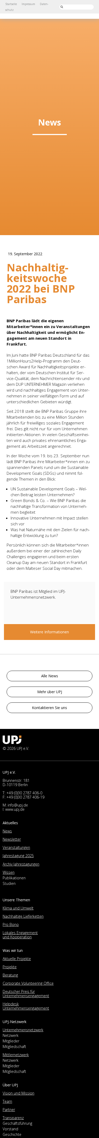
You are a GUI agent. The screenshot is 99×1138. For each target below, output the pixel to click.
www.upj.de (15, 809)
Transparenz (13, 1117)
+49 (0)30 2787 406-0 (24, 792)
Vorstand (10, 1128)
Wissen (9, 872)
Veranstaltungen (16, 847)
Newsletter (12, 839)
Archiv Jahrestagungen (21, 864)
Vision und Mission (18, 1093)
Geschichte (12, 1134)
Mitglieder (11, 1040)
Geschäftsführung (17, 1123)
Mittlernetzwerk (16, 1054)
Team (7, 1101)
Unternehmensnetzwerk (23, 1029)
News (7, 831)
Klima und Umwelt (18, 908)
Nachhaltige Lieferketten (23, 916)
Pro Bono (11, 924)
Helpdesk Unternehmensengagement (26, 1006)
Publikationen (14, 877)
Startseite (11, 4)
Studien (9, 883)
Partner (9, 1109)
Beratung (10, 975)
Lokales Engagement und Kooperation (20, 934)
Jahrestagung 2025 (18, 855)
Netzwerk (10, 1035)
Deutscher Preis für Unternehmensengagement (26, 993)
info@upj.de (18, 805)
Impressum (28, 4)
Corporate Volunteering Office (28, 983)
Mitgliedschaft (14, 1046)
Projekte (10, 966)
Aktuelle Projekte (17, 958)
